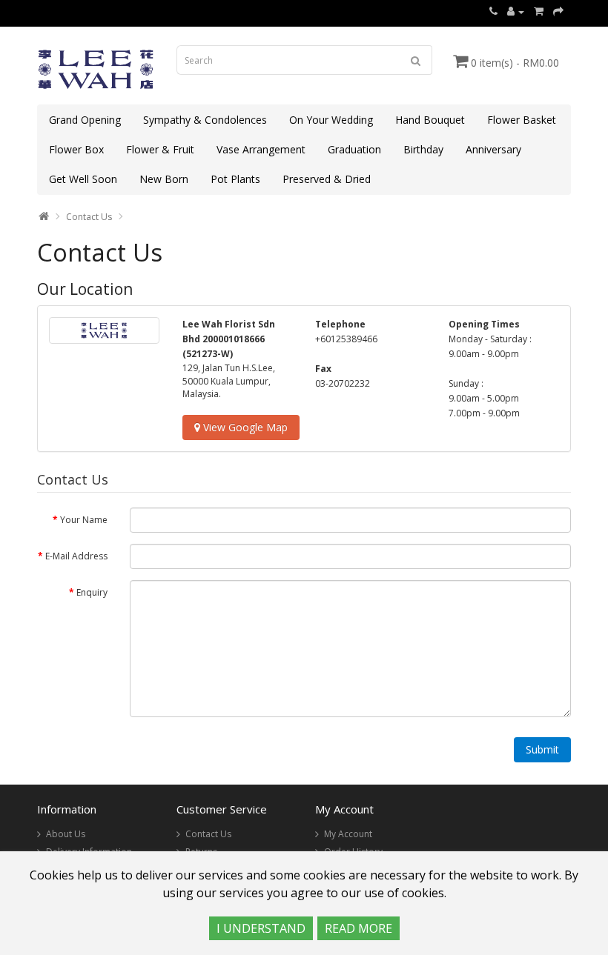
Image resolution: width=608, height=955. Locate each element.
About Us (65, 834)
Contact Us (89, 216)
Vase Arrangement (261, 149)
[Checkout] (558, 11)
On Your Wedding (331, 120)
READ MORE (358, 928)
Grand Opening (85, 120)
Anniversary (493, 149)
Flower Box (76, 149)
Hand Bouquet (430, 120)
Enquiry (92, 592)
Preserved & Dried (326, 179)
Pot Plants (235, 179)
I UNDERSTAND (261, 928)
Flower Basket (521, 120)
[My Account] (515, 11)
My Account (348, 834)
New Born (163, 179)
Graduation (354, 149)
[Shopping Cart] (538, 11)
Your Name (84, 519)
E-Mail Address (76, 556)
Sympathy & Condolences (205, 120)
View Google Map (244, 427)
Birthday (423, 149)
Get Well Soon (83, 179)
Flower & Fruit (160, 149)
